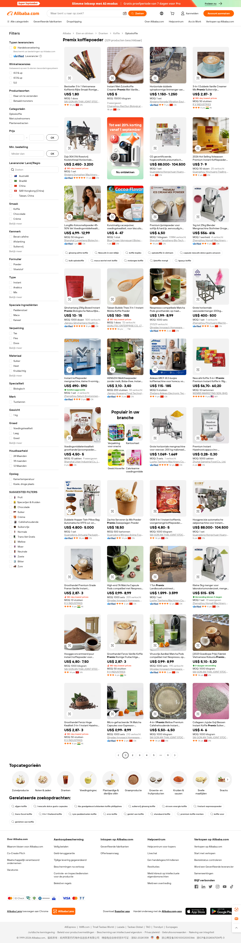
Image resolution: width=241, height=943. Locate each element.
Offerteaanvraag (110, 853)
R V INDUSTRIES (202, 104)
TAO (148, 927)
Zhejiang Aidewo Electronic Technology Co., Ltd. (168, 393)
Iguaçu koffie (184, 260)
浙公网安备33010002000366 (178, 937)
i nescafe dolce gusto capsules (52, 806)
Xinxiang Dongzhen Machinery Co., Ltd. (82, 174)
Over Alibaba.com (17, 839)
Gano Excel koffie (23, 814)
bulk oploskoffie (76, 260)
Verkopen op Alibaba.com (208, 846)
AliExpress (70, 927)
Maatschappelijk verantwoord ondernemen (23, 862)
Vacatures (12, 869)
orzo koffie (112, 814)
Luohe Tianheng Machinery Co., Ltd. (168, 461)
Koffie (116, 33)
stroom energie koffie (176, 806)
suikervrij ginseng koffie (143, 806)
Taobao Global (135, 927)
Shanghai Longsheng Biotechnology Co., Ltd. (82, 240)
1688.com (84, 927)
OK (52, 137)
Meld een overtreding (159, 883)
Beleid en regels (62, 883)
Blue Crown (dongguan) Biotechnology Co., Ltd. (125, 240)
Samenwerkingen (203, 873)
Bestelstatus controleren (208, 860)
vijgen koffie (21, 806)
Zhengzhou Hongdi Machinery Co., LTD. (211, 240)
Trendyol (158, 927)
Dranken (103, 33)
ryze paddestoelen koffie (84, 814)
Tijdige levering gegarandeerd (70, 860)
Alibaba (67, 33)
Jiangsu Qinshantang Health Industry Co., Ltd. (82, 322)
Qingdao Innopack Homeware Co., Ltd (168, 327)
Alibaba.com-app (172, 911)
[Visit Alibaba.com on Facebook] (196, 886)
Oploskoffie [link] (131, 33)
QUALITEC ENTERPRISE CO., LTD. (125, 325)
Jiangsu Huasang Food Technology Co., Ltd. (125, 393)
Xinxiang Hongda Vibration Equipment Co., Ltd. (168, 101)
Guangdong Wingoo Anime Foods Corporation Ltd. (125, 534)
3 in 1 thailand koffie (52, 814)
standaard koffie (162, 814)
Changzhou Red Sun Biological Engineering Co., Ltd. (125, 106)
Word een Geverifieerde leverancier (214, 866)
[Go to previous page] (118, 755)
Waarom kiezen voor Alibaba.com (25, 846)
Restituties (153, 866)
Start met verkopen (204, 853)
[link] (236, 909)
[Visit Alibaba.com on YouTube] (224, 886)
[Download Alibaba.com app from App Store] (196, 911)
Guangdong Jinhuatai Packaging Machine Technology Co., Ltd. (82, 534)
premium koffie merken (192, 814)
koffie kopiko (135, 253)
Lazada (120, 927)
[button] (125, 13)
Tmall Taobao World (103, 927)
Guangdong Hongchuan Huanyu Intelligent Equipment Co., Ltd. (168, 171)
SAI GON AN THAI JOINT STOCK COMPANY (82, 101)
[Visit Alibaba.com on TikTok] (232, 886)
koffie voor (219, 814)
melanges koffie (135, 260)
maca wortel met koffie (105, 260)
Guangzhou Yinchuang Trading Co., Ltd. (211, 171)
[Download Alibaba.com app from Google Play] (222, 911)
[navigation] (34, 395)
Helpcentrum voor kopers (161, 846)
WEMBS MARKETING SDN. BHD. (210, 393)
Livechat (152, 853)
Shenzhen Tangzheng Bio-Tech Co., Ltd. (168, 240)
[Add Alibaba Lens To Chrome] (63, 911)
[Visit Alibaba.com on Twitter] (210, 886)
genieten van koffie (24, 822)
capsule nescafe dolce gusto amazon (201, 253)
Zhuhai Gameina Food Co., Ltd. (209, 461)
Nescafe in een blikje (108, 253)
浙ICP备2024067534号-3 (210, 937)
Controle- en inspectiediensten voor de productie (71, 875)
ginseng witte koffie (78, 253)
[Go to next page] (175, 755)
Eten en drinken (84, 33)
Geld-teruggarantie (64, 853)
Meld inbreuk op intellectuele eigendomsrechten (163, 875)
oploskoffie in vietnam (162, 253)
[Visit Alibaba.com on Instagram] (217, 886)
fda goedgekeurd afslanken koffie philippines (100, 806)
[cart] (173, 14)
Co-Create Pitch (16, 853)
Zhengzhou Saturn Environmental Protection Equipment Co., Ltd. (82, 396)
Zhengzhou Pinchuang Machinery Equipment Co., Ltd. (211, 322)
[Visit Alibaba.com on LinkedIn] (203, 886)
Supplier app (122, 911)
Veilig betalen (61, 846)
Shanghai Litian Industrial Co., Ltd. (82, 461)
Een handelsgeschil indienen (163, 860)
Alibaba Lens (14, 911)
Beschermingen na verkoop (69, 866)
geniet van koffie (135, 814)
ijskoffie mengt (160, 260)
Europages (172, 927)
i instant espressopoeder (209, 806)
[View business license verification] (152, 937)
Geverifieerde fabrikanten (115, 846)
